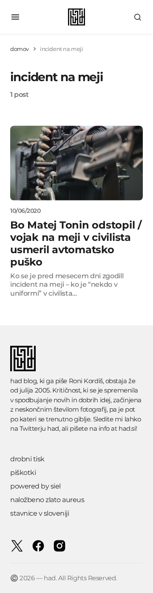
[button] (15, 17)
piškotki (23, 473)
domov (19, 48)
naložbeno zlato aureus (47, 500)
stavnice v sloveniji (39, 513)
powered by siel (35, 486)
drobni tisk (27, 459)
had (53, 428)
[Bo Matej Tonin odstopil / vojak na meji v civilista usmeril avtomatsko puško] (76, 163)
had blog (23, 381)
